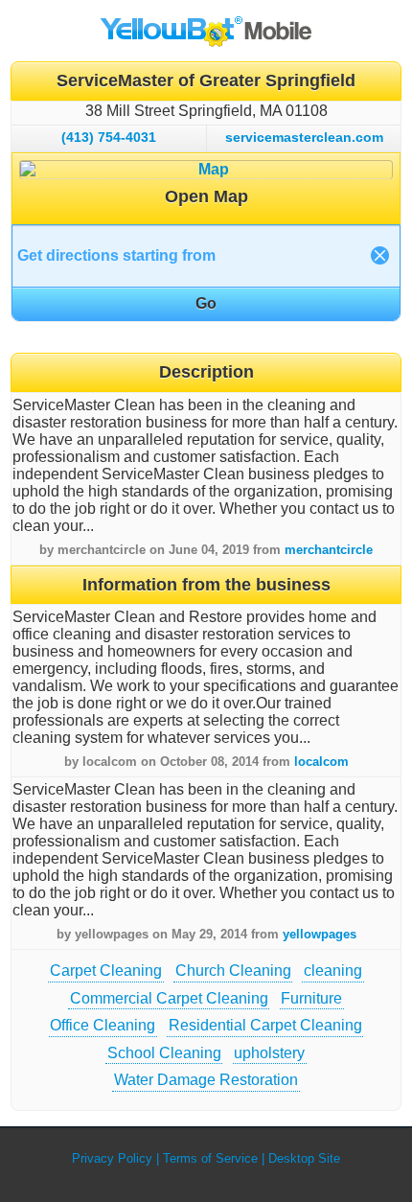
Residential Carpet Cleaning (265, 1025)
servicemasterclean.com (304, 137)
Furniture (311, 998)
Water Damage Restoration (206, 1080)
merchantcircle (329, 550)
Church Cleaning (233, 970)
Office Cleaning (102, 1025)
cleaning (333, 970)
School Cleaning (164, 1053)
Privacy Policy (112, 1158)
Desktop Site (304, 1158)
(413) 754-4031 (108, 137)
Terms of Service (210, 1158)
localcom (321, 761)
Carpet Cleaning (106, 970)
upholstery (269, 1053)
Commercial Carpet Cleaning (169, 998)
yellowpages (319, 934)
